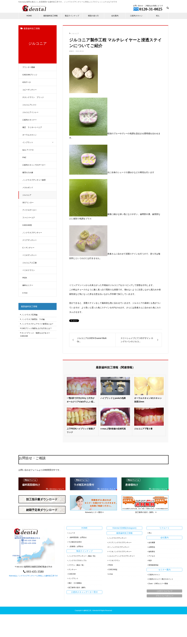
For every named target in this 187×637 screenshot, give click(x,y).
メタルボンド (27, 187)
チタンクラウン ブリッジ (33, 97)
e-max (24, 293)
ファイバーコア (28, 218)
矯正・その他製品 (75, 583)
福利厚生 (151, 551)
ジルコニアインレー (30, 112)
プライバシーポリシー (164, 596)
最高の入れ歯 (27, 172)
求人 (158, 16)
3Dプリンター (28, 203)
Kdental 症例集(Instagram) (124, 528)
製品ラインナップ (72, 16)
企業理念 (151, 547)
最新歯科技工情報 (50, 16)
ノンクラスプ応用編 (29, 315)
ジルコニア (26, 195)
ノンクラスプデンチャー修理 (34, 180)
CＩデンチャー (28, 248)
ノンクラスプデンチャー (32, 233)
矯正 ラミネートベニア (32, 127)
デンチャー (72, 569)
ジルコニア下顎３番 (143, 429)
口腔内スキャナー (29, 120)
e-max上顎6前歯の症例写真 (113, 429)
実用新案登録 (153, 565)
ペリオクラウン (28, 270)
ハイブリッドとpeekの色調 (113, 398)
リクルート (164, 528)
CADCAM (72, 574)
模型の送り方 (93, 16)
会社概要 (151, 542)
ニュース (71, 533)
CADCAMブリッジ (29, 75)
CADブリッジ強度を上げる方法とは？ (36, 328)
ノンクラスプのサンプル (77, 560)
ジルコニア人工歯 (29, 263)
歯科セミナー (27, 285)
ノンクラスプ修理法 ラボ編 (33, 319)
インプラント (27, 142)
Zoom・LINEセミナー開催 (158, 583)
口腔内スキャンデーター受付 (84, 592)
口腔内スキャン (136, 16)
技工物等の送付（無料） (77, 587)
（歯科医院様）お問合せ (77, 537)
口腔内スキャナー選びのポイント (160, 579)
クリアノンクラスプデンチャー (120, 542)
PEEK (24, 278)
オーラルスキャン (29, 135)
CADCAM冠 (27, 225)
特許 (150, 560)
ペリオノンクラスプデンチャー (120, 551)
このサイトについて (164, 591)
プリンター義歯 (28, 67)
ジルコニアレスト (29, 105)
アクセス (151, 556)
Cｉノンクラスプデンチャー (118, 547)
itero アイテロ (28, 150)
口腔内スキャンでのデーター (34, 165)
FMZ (24, 157)
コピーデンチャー (29, 90)
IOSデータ (26, 82)
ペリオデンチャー (29, 255)
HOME (29, 16)
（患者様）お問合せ (75, 546)
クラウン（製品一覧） (76, 565)
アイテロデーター (29, 210)
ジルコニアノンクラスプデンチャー (121, 556)
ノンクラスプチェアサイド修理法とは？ (37, 324)
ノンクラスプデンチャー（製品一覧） (82, 556)
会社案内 (114, 16)
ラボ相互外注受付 (75, 542)
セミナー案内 (164, 570)
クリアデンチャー (29, 240)
